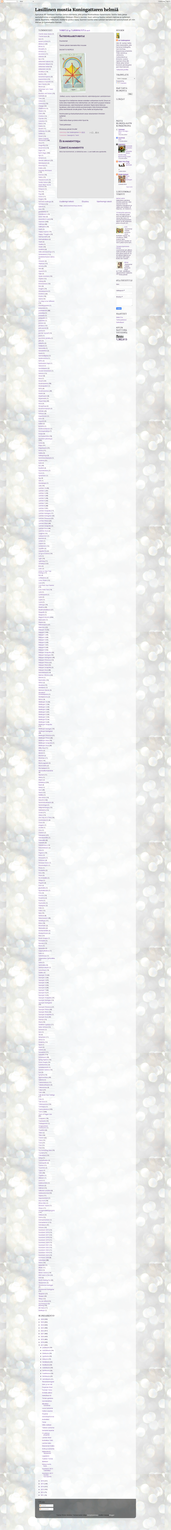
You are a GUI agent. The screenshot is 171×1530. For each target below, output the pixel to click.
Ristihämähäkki (43, 931)
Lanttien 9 (41, 508)
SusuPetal (121, 138)
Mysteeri (41, 775)
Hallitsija (41, 224)
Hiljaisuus (41, 263)
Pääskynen (41, 905)
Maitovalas (42, 620)
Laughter (41, 533)
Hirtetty (41, 266)
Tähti (40, 1173)
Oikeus (40, 815)
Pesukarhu (41, 870)
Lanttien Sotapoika (44, 526)
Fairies (40, 177)
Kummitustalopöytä (45, 458)
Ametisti (41, 51)
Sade (40, 953)
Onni (119, 139)
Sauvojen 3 (42, 980)
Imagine (41, 289)
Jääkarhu (41, 343)
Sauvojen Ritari (43, 1012)
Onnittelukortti (43, 820)
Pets (39, 873)
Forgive (40, 199)
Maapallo (41, 612)
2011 (42, 1495)
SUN (125, 227)
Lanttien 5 (41, 498)
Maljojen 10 (42, 630)
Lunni (40, 597)
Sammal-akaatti (43, 967)
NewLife (41, 800)
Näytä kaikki (129, 187)
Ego (39, 155)
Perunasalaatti (43, 865)
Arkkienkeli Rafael (44, 66)
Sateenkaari (42, 970)
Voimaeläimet (43, 1222)
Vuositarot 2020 (43, 1242)
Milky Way (41, 748)
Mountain (41, 758)
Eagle (40, 150)
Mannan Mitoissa (44, 675)
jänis (39, 341)
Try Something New (45, 1150)
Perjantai (45, 1414)
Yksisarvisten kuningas (45, 1285)
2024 (42, 1325)
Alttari (40, 46)
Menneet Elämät (43, 690)
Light (40, 558)
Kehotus (41, 373)
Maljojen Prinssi (43, 662)
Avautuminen (42, 79)
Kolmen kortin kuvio (46, 1465)
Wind (40, 1270)
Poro (40, 893)
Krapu (40, 445)
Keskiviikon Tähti (47, 1440)
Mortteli (41, 755)
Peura (40, 875)
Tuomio (41, 1165)
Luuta (40, 602)
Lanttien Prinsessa (44, 518)
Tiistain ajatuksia (47, 1398)
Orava (40, 822)
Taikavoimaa (42, 1087)
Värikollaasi (42, 1260)
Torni (40, 1143)
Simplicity (41, 1042)
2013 (42, 1489)
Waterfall (41, 1265)
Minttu (40, 750)
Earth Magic (42, 153)
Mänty (40, 777)
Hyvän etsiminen (43, 276)
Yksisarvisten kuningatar (46, 1289)
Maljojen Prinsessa (44, 660)
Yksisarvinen (42, 1283)
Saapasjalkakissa (43, 951)
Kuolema (41, 460)
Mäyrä (40, 780)
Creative (41, 116)
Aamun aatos (120, 198)
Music (40, 760)
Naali (40, 785)
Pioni (40, 885)
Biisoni (40, 87)
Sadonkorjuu (42, 956)
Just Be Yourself (43, 333)
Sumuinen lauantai (48, 1430)
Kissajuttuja (42, 406)
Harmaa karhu (43, 237)
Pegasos (41, 853)
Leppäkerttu (42, 551)
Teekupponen (43, 1123)
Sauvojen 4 (42, 983)
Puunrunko (41, 903)
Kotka (40, 443)
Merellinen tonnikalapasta (43, 693)
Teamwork (42, 1121)
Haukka (40, 244)
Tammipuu (42, 1107)
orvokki (40, 827)
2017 (42, 1345)
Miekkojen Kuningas (44, 729)
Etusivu (85, 201)
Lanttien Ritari (43, 523)
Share (40, 1022)
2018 (42, 1342)
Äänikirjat (41, 1310)
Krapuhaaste (42, 448)
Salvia (40, 962)
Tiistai (44, 1422)
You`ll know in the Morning (44, 1304)
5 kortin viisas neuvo (45, 34)
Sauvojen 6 (42, 988)
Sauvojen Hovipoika (44, 998)
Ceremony (41, 103)
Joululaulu (41, 315)
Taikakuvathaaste (44, 1085)
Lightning (41, 561)
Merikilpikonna (43, 697)
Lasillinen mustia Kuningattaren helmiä (76, 9)
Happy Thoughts (44, 234)
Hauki (40, 242)
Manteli (40, 677)
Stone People (42, 1062)
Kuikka (40, 453)
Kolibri (40, 424)
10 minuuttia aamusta (123, 213)
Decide (40, 128)
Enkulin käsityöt (123, 174)
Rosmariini (41, 941)
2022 (42, 1331)
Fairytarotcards (43, 180)
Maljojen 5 (41, 640)
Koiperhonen (42, 416)
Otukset (41, 833)
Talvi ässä (41, 1102)
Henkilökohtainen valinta (46, 257)
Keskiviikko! (45, 1419)
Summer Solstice (43, 1070)
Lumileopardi (42, 595)
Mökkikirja (41, 782)
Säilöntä (41, 1080)
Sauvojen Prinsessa (44, 1007)
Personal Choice (43, 863)
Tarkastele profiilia (122, 70)
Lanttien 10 (42, 488)
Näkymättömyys (43, 807)
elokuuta (45, 1359)
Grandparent (42, 214)
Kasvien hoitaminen (44, 371)
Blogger (111, 1515)
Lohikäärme (42, 578)
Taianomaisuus (43, 1082)
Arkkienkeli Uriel (43, 69)
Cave (40, 98)
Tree (40, 1145)
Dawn (40, 126)
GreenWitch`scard (44, 219)
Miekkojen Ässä (43, 745)
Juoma (40, 331)
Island (40, 299)
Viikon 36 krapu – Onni (123, 132)
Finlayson (41, 189)
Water (40, 1262)
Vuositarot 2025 (43, 1255)
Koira (40, 418)
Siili (39, 1035)
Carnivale (41, 96)
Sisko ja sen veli (47, 1384)
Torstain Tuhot (47, 1390)
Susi (39, 1072)
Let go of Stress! (43, 553)
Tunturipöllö (42, 1163)
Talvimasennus (43, 1104)
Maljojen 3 (41, 635)
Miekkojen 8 (42, 719)
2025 (42, 1322)
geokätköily (42, 212)
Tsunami (41, 1153)
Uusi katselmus (47, 1401)
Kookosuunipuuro (44, 429)
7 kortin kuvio (42, 36)
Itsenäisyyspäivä (43, 305)
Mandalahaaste (43, 672)
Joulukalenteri (42, 310)
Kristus (40, 450)
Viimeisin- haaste (43, 1205)
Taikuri (40, 1090)
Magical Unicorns (44, 617)
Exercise (41, 175)
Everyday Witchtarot (45, 170)
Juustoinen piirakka (44, 338)
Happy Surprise (43, 232)
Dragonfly (41, 145)
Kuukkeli (41, 468)
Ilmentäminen (42, 284)
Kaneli (40, 353)
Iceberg (40, 281)
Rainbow (41, 916)
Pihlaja (40, 880)
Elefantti (41, 158)
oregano (41, 825)
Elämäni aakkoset (44, 160)
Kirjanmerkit (42, 398)
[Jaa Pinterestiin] (98, 133)
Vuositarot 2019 (43, 1240)
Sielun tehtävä (43, 1027)
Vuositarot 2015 (43, 1230)
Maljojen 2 (41, 632)
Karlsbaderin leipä (44, 363)
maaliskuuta (46, 1373)
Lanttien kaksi (46, 1443)
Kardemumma (43, 358)
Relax (40, 923)
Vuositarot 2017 (43, 1235)
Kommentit (45, 1509)
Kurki (40, 463)
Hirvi (39, 268)
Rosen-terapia (43, 938)
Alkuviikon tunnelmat (46, 1404)
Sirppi (40, 1047)
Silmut (40, 1040)
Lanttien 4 (41, 496)
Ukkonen (41, 1178)
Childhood (41, 108)
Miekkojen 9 (42, 722)
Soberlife (41, 1055)
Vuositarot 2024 (43, 1252)
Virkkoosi (41, 1215)
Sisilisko (40, 1050)
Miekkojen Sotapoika (45, 743)
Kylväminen (42, 476)
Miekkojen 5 (42, 712)
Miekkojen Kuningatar (45, 731)
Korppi (40, 434)
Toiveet (41, 1138)
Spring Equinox (43, 1060)
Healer (40, 247)
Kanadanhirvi (42, 351)
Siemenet (41, 1029)
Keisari (40, 376)
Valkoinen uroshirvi (44, 1190)
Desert (40, 136)
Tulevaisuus (42, 1155)
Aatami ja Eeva (43, 41)
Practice (41, 895)
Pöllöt (40, 910)
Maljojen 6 (41, 642)
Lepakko (41, 548)
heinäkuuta (46, 1362)
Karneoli (41, 366)
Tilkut (40, 1135)
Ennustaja (41, 165)
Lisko (40, 568)
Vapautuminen (43, 1198)
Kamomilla (41, 348)
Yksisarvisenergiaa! (48, 1382)
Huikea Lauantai (47, 1411)
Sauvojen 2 (42, 977)
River (40, 936)
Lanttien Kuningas (44, 513)
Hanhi (40, 229)
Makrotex (41, 627)
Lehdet (40, 541)
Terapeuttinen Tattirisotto (43, 1127)
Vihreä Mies (42, 1203)
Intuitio (40, 296)
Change (40, 106)
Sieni (39, 1032)
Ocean (40, 812)
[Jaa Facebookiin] (96, 133)
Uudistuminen (43, 1183)
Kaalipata (41, 346)
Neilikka (40, 795)
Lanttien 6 (41, 501)
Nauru (40, 792)
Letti (40, 556)
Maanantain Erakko (48, 1446)
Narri (40, 790)
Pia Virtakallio (42, 878)
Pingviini (41, 883)
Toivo (40, 1140)
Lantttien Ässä (43, 531)
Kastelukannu (42, 368)
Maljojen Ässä (43, 670)
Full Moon (41, 204)
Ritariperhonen (43, 933)
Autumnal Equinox (44, 77)
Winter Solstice (43, 1273)
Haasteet (41, 222)
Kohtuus (41, 413)
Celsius (40, 101)
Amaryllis (41, 49)
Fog (39, 194)
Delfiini (40, 133)
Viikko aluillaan (46, 1425)
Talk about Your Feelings (46, 1095)
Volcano (41, 1227)
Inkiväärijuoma (43, 291)
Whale (40, 1268)
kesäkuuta (45, 1365)
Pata (40, 850)
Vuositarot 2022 (43, 1247)
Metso (40, 699)
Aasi (39, 39)
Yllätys (40, 1299)
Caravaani (121, 129)
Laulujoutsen (42, 536)
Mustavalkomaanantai (45, 771)
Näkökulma (42, 810)
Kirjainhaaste (42, 396)
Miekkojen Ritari (43, 740)
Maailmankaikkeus (44, 610)
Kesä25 (40, 381)
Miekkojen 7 (42, 717)
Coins (40, 113)
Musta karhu (42, 766)
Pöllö (40, 908)
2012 (42, 1492)
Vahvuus (41, 1185)
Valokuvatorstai (43, 1193)
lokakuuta (45, 1353)
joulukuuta (46, 1347)
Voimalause (42, 1225)
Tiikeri (40, 1133)
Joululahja (41, 313)
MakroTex (119, 317)
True (40, 1148)
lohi (39, 575)
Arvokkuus (41, 72)
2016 (42, 1481)
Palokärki (41, 843)
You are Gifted (43, 1301)
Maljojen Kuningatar (45, 657)
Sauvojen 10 (42, 975)
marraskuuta (46, 1350)
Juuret (40, 336)
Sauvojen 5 (42, 985)
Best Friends (42, 84)
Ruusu (40, 946)
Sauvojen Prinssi (43, 1009)
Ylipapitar (41, 1294)
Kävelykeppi (42, 483)
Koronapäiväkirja (43, 431)
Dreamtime (42, 148)
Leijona (40, 543)
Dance (40, 123)
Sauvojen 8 (70, 135)
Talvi (40, 1099)
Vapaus (40, 1195)
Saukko (40, 972)
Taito (40, 1092)
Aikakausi (41, 44)
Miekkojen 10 (42, 702)
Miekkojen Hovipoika (45, 724)
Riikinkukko (42, 928)
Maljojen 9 (41, 650)
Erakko (40, 168)
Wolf (39, 1278)
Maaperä (41, 615)
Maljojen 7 (41, 645)
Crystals (41, 118)
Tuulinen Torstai (47, 1459)
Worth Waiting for (44, 1280)
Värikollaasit (120, 322)
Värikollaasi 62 (46, 1395)
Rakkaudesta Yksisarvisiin (46, 1452)
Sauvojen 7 (42, 990)
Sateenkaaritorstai (48, 1417)
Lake (40, 486)
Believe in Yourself (44, 82)
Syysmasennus (43, 1077)
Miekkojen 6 (42, 714)
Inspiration (121, 144)
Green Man (42, 217)
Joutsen (40, 323)
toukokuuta (46, 1368)
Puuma (40, 900)
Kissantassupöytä (44, 408)
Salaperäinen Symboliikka (46, 958)
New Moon (42, 797)
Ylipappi (41, 1296)
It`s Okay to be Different (46, 301)
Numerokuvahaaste (44, 802)
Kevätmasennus (43, 391)
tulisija (40, 1158)
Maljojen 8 (41, 647)
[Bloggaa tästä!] (92, 133)
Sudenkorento (43, 1065)
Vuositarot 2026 (43, 1257)
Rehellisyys (41, 921)
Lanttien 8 (41, 506)
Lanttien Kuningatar (44, 516)
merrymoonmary (92, 1515)
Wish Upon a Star (44, 1275)
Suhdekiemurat (43, 1067)
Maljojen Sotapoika (44, 667)
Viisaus (40, 1208)
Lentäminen (42, 546)
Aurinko (40, 74)
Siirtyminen (42, 1037)
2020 (42, 1336)
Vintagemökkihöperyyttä (46, 1210)
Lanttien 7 (41, 503)
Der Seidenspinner (124, 40)
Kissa (40, 403)
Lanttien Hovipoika (44, 511)
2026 (42, 1319)
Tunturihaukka (43, 1160)
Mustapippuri (42, 768)
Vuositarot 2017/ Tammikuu (47, 1469)
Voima (40, 1217)
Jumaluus (41, 326)
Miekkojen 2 (42, 704)
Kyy (39, 478)
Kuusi (40, 473)
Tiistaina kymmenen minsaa (122, 247)
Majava (40, 622)
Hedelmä (41, 249)
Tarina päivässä (43, 1109)
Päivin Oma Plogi (123, 161)
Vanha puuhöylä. (129, 164)
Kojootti (41, 421)
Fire (39, 191)
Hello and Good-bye (45, 252)
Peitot (40, 855)
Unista (40, 1180)
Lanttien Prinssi (43, 521)
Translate (123, 83)
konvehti (41, 426)
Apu (39, 59)
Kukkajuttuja (42, 455)
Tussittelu (41, 1168)
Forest (40, 196)
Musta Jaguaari (43, 763)
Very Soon (41, 1201)
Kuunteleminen (43, 470)
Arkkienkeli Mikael (44, 64)
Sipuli (40, 1045)
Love (40, 583)
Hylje (40, 274)
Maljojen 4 (41, 637)
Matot (40, 682)
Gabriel (40, 207)
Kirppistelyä (42, 401)
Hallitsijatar (42, 227)
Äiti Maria (41, 1308)
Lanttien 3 (41, 493)
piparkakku (42, 888)
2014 (42, 1486)
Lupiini (40, 600)
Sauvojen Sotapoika (44, 1014)
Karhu (40, 361)
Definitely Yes (42, 131)
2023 (42, 1328)
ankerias (41, 56)
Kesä (40, 378)
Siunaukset (42, 1052)
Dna (39, 143)
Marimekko (42, 680)
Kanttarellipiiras (43, 356)
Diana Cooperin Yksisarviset (43, 139)
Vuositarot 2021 (43, 1245)
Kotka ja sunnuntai (48, 1449)
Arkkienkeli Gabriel (44, 61)
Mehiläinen (41, 687)
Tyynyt (40, 1170)
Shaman (41, 1019)
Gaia (39, 209)
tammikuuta (46, 1379)
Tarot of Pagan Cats (45, 1114)
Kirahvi (40, 393)
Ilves (39, 286)
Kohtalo (41, 411)
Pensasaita (42, 858)
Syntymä (41, 1075)
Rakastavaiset (43, 918)
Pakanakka (41, 840)
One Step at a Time (44, 817)
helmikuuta (46, 1376)
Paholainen (42, 835)
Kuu (39, 465)
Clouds (40, 111)
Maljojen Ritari (43, 665)
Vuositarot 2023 (43, 1250)
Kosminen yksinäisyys (45, 439)
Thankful (41, 1130)
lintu (39, 566)
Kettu (40, 388)
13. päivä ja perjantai (45, 1434)
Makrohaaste (42, 625)
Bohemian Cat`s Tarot (45, 89)
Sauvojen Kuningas (44, 1000)
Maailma (41, 607)
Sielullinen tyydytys (44, 1024)
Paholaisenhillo (43, 838)
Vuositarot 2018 (43, 1237)
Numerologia (42, 805)
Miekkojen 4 (42, 709)
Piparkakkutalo (43, 890)
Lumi (40, 592)
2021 (42, 1334)
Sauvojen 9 (42, 995)
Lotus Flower (42, 580)
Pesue (40, 868)
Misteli (40, 753)
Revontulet (42, 925)
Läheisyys (41, 605)
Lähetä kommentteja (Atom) (72, 206)
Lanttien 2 (41, 491)
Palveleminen (42, 845)
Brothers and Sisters (45, 93)
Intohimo (41, 294)
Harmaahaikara (43, 239)
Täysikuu (41, 1175)
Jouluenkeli (41, 308)
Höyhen (41, 279)
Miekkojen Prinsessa (45, 735)
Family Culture (43, 182)
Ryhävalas (41, 948)
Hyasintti (41, 271)
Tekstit (43, 1506)
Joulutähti (41, 320)
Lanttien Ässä (43, 528)
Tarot (77, 135)
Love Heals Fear (43, 589)
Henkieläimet (42, 254)
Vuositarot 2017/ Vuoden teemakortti (47, 1475)
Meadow (41, 685)
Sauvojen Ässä (43, 1017)
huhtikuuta (46, 1370)
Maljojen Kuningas (44, 655)
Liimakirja (41, 563)
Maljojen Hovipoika (44, 652)
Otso (40, 830)
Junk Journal (42, 328)
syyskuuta (45, 1356)
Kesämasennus (43, 383)
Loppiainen (45, 1456)
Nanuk (40, 787)
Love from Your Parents (46, 585)
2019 (42, 1339)
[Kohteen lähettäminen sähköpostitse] (91, 133)
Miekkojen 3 (42, 707)
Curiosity (41, 121)
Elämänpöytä (42, 163)
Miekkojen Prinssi (44, 738)
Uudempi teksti (66, 201)
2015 (42, 1484)
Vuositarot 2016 (43, 1232)
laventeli (41, 538)
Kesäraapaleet (43, 386)
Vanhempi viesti (104, 201)
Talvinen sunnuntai (48, 1428)
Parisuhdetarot (43, 848)
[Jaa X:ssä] (94, 133)
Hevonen (41, 261)
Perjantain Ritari (47, 1387)
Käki (39, 481)
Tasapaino (41, 1118)
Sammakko (42, 965)
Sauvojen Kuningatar (45, 1003)
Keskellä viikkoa (47, 1393)
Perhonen (41, 860)
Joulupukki (41, 318)
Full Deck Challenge (44, 201)
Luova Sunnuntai (47, 1408)
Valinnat (41, 1188)
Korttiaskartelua (43, 436)
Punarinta (41, 898)
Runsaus (41, 943)
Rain (39, 913)
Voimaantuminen (44, 1220)
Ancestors (41, 54)
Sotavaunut (42, 1057)
